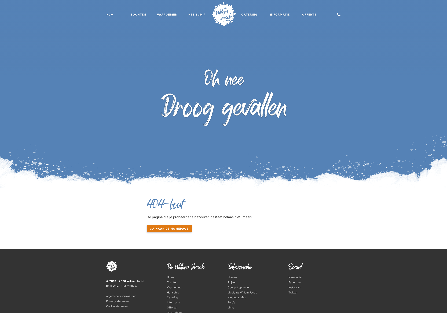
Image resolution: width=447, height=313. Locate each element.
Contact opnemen (239, 287)
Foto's (231, 302)
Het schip (197, 14)
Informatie (280, 14)
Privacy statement (118, 301)
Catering (249, 14)
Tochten (138, 14)
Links (231, 307)
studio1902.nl (128, 286)
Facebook (294, 282)
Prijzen (232, 282)
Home (170, 277)
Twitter (293, 292)
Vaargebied (167, 14)
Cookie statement (117, 306)
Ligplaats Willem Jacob (242, 292)
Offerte (309, 14)
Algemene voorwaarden (121, 296)
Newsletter (295, 277)
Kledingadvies (237, 297)
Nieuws (232, 277)
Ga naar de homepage (169, 228)
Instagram (294, 287)
